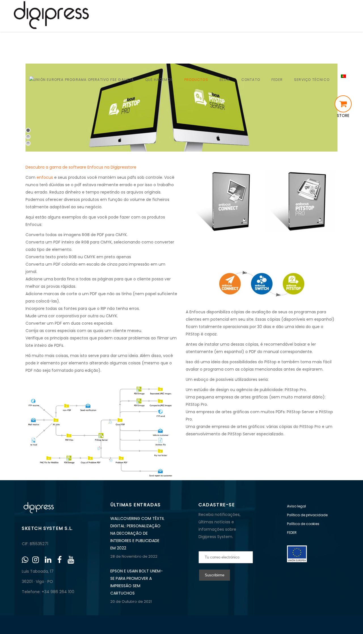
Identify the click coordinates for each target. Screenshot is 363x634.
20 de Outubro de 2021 (131, 601)
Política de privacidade (307, 515)
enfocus (45, 177)
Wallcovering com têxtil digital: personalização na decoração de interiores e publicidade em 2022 (137, 533)
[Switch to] (343, 79)
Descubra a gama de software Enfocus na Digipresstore (81, 167)
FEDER (292, 532)
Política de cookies (303, 523)
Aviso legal (296, 506)
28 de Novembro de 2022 (133, 556)
